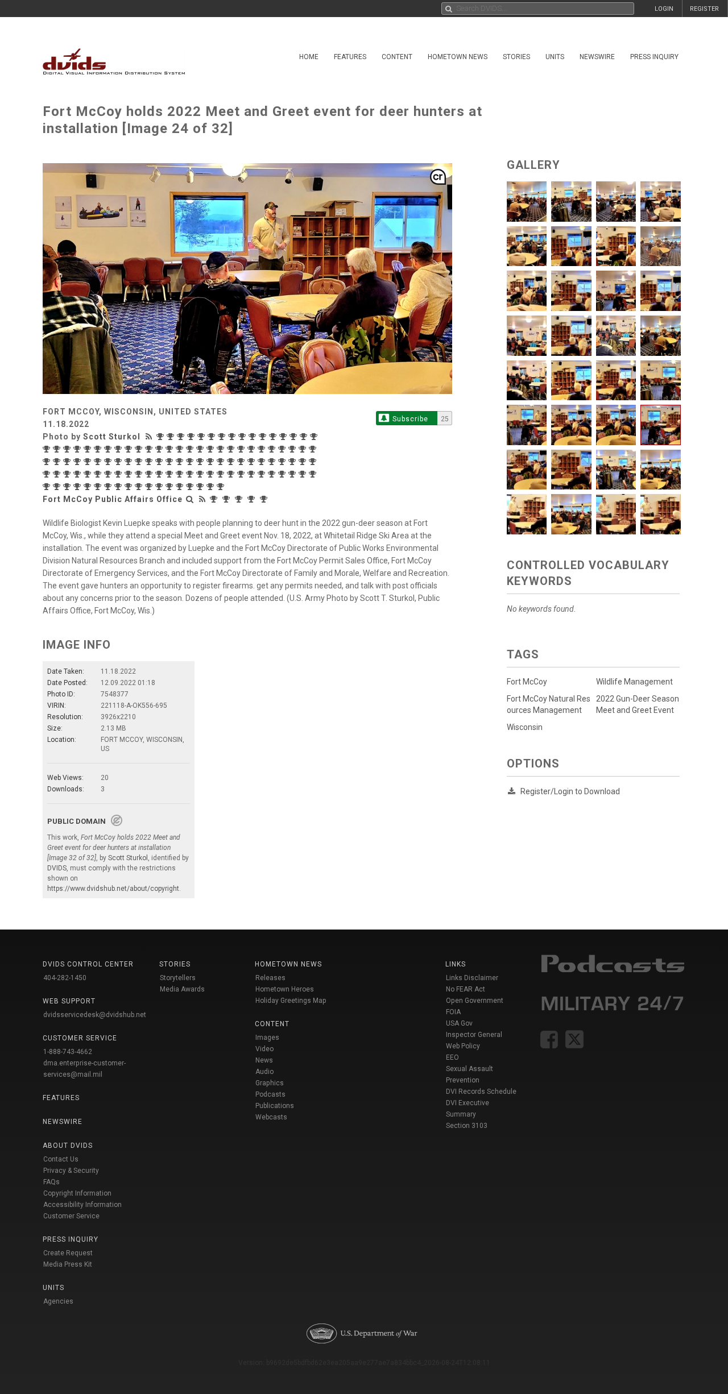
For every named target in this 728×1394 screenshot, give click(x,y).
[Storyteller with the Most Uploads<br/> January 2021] (314, 461)
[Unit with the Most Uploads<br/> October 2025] (265, 499)
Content (397, 57)
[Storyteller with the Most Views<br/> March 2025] (315, 436)
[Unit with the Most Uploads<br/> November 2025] (252, 499)
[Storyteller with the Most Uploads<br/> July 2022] (119, 461)
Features (350, 57)
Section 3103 (466, 1126)
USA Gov (459, 1023)
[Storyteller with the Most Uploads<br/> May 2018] (109, 486)
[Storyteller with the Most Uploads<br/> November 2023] (201, 449)
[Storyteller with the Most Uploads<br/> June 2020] (130, 474)
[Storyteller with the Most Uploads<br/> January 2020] (181, 474)
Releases (270, 978)
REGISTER (704, 9)
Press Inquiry (654, 57)
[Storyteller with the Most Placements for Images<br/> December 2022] (48, 461)
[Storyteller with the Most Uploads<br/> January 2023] (314, 449)
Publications (274, 1106)
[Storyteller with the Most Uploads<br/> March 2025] (48, 449)
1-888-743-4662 (67, 1052)
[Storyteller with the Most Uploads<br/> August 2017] (201, 486)
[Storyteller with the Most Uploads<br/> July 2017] (211, 486)
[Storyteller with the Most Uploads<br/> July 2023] (252, 449)
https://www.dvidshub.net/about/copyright (113, 889)
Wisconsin (525, 727)
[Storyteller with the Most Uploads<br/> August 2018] (78, 486)
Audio (264, 1072)
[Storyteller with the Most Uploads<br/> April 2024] (150, 449)
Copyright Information (77, 1193)
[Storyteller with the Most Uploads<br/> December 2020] (58, 474)
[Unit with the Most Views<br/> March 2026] (227, 499)
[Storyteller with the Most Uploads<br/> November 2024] (89, 449)
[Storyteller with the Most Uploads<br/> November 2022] (68, 461)
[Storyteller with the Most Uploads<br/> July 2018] (89, 486)
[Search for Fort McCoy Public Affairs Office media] (190, 499)
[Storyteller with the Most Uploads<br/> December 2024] (78, 449)
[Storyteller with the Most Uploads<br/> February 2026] (213, 436)
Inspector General (474, 1035)
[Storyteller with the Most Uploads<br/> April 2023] (283, 449)
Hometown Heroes (284, 989)
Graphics (269, 1083)
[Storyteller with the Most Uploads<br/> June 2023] (263, 449)
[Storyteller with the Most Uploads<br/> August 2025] (284, 436)
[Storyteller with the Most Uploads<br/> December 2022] (58, 461)
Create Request (68, 1253)
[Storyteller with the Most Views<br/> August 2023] (232, 449)
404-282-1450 (64, 978)
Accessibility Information (82, 1205)
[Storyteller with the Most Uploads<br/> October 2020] (89, 474)
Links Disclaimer (472, 978)
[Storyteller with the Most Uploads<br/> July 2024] (119, 449)
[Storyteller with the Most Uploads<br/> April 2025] (305, 436)
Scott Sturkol (111, 436)
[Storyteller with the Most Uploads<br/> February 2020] (171, 474)
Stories (516, 57)
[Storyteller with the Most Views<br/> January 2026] (223, 436)
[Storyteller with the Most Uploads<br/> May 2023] (273, 449)
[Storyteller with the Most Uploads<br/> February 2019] (304, 474)
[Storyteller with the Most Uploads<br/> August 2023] (242, 449)
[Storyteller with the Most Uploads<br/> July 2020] (119, 474)
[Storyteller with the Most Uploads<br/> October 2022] (89, 461)
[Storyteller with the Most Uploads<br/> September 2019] (232, 474)
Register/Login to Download (570, 791)
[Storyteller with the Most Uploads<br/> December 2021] (181, 461)
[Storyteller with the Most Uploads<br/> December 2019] (191, 474)
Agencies (58, 1301)
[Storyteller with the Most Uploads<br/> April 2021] (263, 461)
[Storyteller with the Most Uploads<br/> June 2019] (263, 474)
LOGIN (664, 9)
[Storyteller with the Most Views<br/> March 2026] (192, 436)
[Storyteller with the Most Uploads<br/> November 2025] (243, 436)
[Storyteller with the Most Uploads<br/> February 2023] (304, 449)
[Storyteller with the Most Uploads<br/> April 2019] (283, 474)
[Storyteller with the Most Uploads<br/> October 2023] (211, 449)
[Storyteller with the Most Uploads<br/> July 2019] (252, 474)
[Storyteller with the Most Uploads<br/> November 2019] (201, 474)
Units (554, 57)
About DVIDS (68, 1146)
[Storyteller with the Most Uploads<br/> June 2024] (130, 449)
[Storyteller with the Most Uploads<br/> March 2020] (160, 474)
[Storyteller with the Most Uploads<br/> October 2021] (201, 461)
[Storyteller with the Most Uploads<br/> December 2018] (48, 486)
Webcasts (271, 1117)
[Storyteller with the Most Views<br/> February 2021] (283, 461)
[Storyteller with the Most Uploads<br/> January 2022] (171, 461)
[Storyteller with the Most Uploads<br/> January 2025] (68, 449)
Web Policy (463, 1046)
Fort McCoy (527, 681)
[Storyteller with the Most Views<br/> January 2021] (304, 461)
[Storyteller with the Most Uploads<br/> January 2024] (181, 449)
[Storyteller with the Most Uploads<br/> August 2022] (109, 461)
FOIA (453, 1012)
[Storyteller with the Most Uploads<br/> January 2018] (150, 486)
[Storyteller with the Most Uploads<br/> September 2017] (191, 486)
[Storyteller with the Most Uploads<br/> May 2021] (252, 461)
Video (264, 1049)
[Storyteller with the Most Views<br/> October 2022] (78, 461)
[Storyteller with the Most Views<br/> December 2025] (233, 436)
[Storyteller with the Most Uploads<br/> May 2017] (222, 486)
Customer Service (71, 1216)
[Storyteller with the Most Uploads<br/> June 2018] (99, 486)
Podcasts (270, 1094)
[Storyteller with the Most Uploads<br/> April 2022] (140, 461)
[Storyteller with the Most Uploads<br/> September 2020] (99, 474)
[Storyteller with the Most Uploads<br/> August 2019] (242, 474)
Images (267, 1038)
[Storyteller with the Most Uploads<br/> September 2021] (211, 461)
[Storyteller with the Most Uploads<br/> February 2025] (58, 449)
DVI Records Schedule (481, 1092)
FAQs (51, 1182)
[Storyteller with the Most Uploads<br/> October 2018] (58, 486)
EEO (452, 1057)
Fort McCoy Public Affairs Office (113, 499)
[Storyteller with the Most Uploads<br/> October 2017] (181, 486)
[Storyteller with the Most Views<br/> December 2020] (48, 474)
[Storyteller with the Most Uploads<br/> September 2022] (99, 461)
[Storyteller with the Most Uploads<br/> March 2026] (202, 436)
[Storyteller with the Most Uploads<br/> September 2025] (264, 436)
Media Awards (182, 989)
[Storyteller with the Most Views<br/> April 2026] (182, 436)
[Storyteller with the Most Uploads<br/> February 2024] (171, 449)
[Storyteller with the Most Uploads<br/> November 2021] (191, 461)
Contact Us (60, 1159)
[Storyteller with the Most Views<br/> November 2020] (68, 474)
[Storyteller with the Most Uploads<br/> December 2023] (191, 449)
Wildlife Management (634, 681)
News (264, 1060)
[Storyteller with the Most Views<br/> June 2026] (161, 436)
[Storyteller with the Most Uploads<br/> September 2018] (68, 486)
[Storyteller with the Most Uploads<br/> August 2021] (222, 461)
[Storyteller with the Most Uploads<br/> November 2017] (171, 486)
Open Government (474, 1001)
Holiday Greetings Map (290, 1001)
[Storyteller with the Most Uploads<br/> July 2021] (232, 461)
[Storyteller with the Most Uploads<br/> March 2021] (273, 461)
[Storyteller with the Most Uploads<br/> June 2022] (130, 461)
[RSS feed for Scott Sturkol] (150, 436)
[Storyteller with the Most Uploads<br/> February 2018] (140, 486)
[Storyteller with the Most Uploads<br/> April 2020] (150, 474)
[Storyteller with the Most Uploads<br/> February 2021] (293, 461)
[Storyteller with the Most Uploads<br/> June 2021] (242, 461)
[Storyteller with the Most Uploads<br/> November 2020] (78, 474)
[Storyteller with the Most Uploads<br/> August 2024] (109, 449)
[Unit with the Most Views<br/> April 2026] (215, 499)
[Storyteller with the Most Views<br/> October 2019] (211, 474)
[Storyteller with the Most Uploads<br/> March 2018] (130, 486)
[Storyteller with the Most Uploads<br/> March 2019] (293, 474)
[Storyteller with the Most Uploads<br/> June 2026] (172, 436)
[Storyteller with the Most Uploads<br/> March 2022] (150, 461)
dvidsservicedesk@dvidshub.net (94, 1015)
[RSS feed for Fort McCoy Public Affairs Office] (202, 499)
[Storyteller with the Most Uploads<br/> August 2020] (109, 474)
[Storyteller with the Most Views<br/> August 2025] (274, 436)
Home (308, 57)
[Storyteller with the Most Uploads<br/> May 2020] (140, 474)
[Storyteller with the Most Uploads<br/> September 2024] (99, 449)
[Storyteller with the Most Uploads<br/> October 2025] (254, 436)
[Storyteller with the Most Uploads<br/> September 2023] (222, 449)
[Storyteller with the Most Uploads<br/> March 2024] (160, 449)
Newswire (597, 57)
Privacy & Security (71, 1171)
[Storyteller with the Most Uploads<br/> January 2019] (314, 474)
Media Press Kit (67, 1264)
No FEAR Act (465, 989)
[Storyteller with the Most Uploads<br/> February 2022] (160, 461)
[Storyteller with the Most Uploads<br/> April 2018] (119, 486)
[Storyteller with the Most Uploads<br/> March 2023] (293, 449)
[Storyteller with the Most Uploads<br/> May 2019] (273, 474)
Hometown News (457, 57)
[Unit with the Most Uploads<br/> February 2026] (240, 499)
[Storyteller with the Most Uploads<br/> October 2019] (222, 474)
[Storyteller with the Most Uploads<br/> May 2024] (140, 449)
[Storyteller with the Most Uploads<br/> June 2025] (294, 436)
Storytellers (178, 978)
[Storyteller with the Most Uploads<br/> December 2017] (160, 486)
